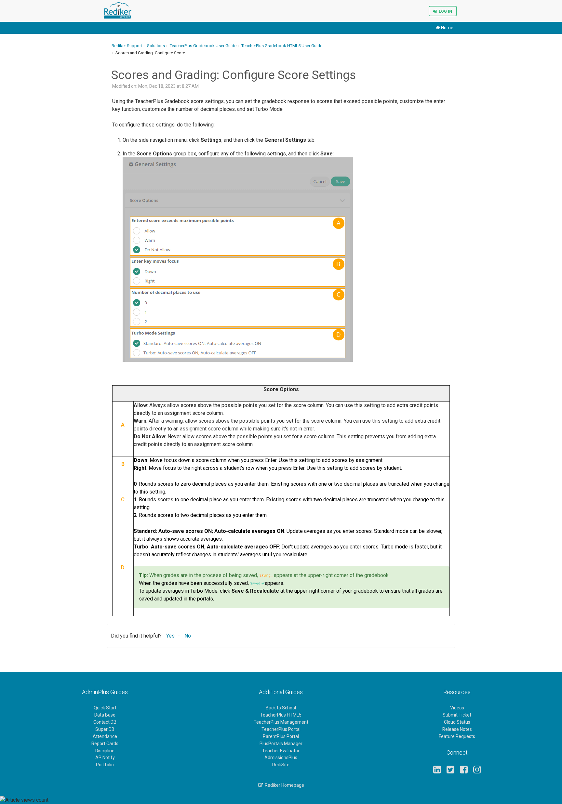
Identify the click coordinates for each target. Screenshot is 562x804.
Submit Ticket (457, 715)
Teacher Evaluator (281, 750)
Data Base (104, 715)
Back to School (281, 707)
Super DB (104, 729)
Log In (444, 11)
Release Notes (457, 729)
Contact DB (104, 722)
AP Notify (105, 757)
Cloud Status (457, 722)
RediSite (280, 764)
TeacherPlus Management (281, 722)
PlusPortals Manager (281, 743)
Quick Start (105, 707)
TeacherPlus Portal (281, 729)
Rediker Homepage (283, 785)
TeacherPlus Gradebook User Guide (203, 45)
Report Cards (104, 743)
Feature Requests (457, 736)
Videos (457, 707)
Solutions (156, 45)
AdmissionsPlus (280, 757)
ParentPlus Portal (281, 736)
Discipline (104, 750)
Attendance (105, 736)
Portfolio (105, 764)
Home (446, 27)
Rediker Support (127, 45)
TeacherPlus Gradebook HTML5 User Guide (281, 45)
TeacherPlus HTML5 (280, 715)
